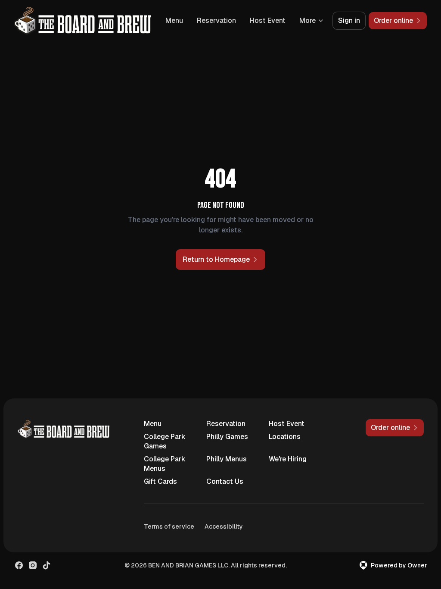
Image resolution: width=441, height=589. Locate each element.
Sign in (349, 20)
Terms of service (169, 526)
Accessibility (224, 526)
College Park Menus (165, 463)
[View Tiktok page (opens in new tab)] (46, 565)
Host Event (268, 20)
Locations (285, 436)
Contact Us (224, 481)
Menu (174, 20)
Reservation (216, 20)
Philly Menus (226, 459)
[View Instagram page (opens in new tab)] (33, 565)
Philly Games (227, 436)
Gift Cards (160, 481)
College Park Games (165, 441)
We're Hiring (288, 459)
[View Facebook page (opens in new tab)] (19, 565)
